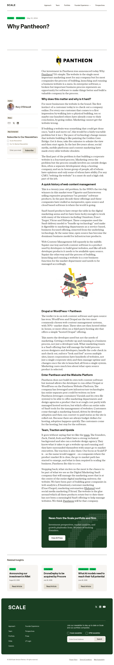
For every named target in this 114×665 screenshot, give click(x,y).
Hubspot (90, 488)
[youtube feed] (104, 607)
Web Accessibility (99, 659)
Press (27, 636)
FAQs (10, 641)
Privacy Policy (73, 659)
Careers (11, 646)
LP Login (28, 641)
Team (58, 5)
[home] (11, 5)
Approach (47, 5)
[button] (82, 5)
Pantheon (47, 74)
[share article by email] (9, 123)
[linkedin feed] (100, 607)
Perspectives (100, 5)
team (87, 434)
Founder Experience (32, 626)
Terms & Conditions (86, 659)
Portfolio (67, 5)
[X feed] (96, 607)
